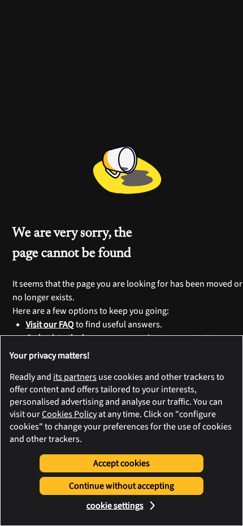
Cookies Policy (69, 414)
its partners (75, 377)
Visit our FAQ (50, 324)
